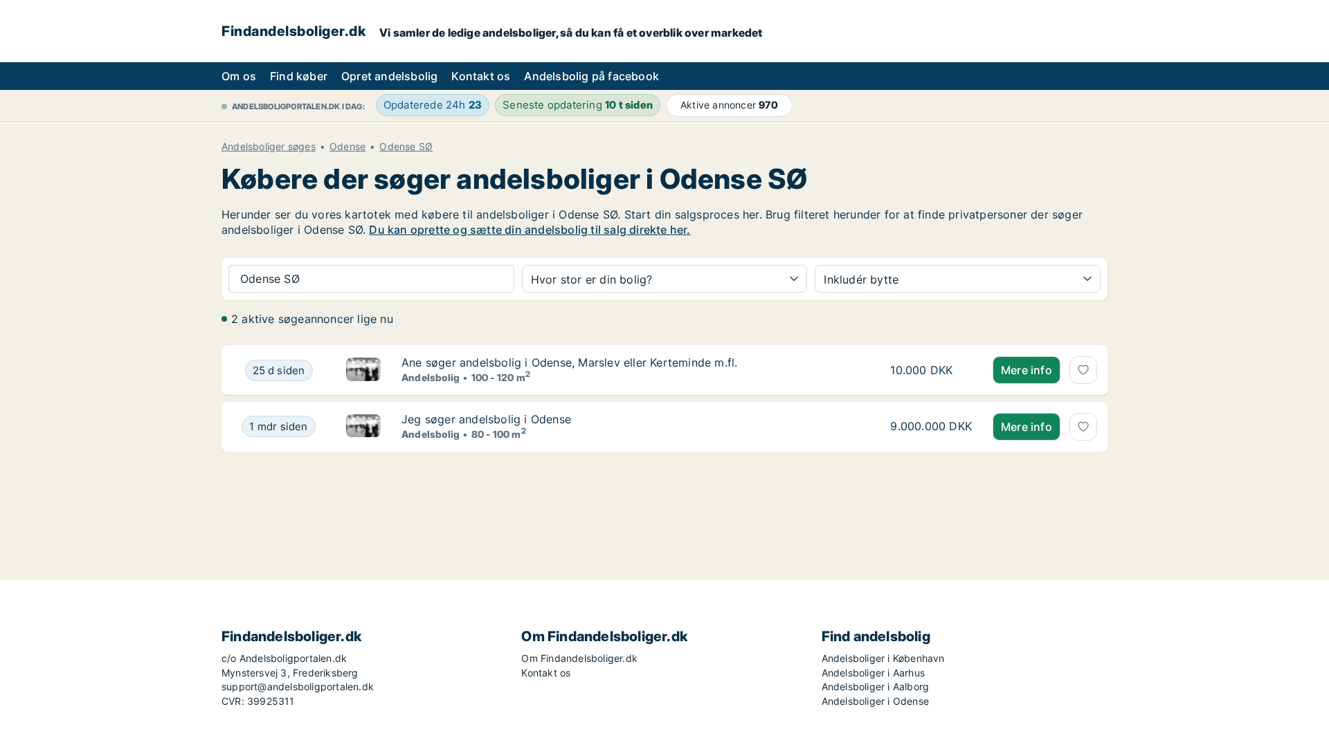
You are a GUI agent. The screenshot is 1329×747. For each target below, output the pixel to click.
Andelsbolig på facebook (591, 76)
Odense (347, 146)
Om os (239, 76)
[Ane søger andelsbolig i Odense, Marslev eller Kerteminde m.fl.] (363, 370)
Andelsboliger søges (269, 146)
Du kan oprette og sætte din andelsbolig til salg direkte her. (529, 230)
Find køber (298, 76)
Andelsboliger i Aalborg (876, 686)
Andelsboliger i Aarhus (873, 673)
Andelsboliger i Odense (875, 701)
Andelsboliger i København (883, 658)
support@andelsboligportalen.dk (298, 686)
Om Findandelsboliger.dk (579, 658)
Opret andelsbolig (389, 76)
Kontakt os (480, 76)
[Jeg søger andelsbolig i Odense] (363, 427)
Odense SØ (406, 146)
